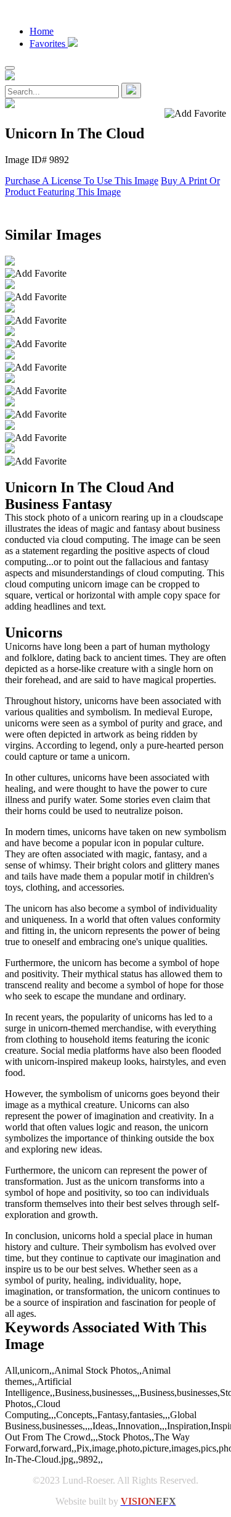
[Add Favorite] (36, 273)
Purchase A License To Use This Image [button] (81, 180)
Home (42, 31)
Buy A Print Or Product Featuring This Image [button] (112, 186)
